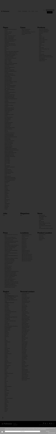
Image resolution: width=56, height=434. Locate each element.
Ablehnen (47, 431)
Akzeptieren (22, 431)
